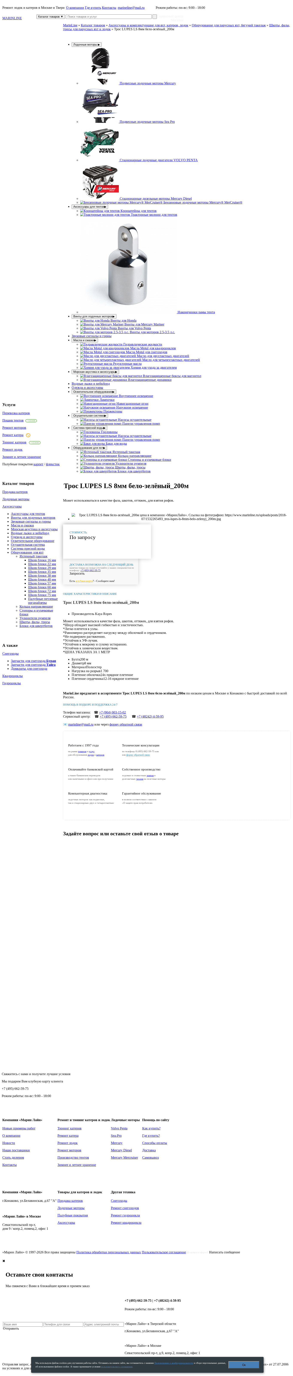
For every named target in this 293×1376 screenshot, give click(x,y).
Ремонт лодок (12, 449)
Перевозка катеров (16, 413)
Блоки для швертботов (36, 626)
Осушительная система (28, 544)
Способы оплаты (154, 1143)
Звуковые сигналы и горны (31, 521)
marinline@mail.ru (81, 724)
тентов (150, 775)
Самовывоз (150, 1157)
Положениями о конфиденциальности (173, 1363)
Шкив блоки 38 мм (42, 575)
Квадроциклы (12, 676)
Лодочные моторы (15, 499)
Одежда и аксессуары (26, 537)
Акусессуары (12, 506)
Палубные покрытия (72, 1215)
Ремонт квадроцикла (126, 1222)
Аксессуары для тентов (28, 514)
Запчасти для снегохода (33, 661)
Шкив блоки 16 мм (42, 560)
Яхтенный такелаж (33, 556)
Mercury (116, 1143)
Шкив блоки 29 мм (42, 568)
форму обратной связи (125, 724)
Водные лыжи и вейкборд (30, 533)
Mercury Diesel (121, 1150)
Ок (244, 1365)
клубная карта (84, 581)
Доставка (149, 1150)
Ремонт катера (12, 435)
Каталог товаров (50, 16)
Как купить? (151, 1128)
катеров (100, 754)
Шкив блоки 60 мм (42, 587)
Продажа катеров (15, 492)
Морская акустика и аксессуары (34, 529)
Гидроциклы (11, 683)
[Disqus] (177, 894)
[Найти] (155, 16)
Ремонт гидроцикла (125, 1215)
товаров (82, 751)
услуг (92, 751)
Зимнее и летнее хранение (21, 457)
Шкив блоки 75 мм (42, 595)
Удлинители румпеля (35, 618)
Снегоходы (10, 653)
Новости (8, 1143)
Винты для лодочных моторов (33, 517)
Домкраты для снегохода (29, 668)
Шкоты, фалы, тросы (35, 622)
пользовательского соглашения (116, 1366)
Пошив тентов (13, 420)
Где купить (93, 7)
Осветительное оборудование (32, 541)
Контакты (109, 7)
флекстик (53, 464)
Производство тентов (73, 1157)
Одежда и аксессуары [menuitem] (87, 387)
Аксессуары (66, 1222)
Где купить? (151, 1135)
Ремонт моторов (14, 427)
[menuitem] (128, 83)
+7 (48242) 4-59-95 (150, 716)
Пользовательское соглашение (164, 1252)
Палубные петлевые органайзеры (43, 600)
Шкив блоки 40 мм (42, 579)
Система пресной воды (28, 548)
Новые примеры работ (18, 1128)
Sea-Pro (116, 1135)
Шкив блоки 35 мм (42, 572)
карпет (38, 464)
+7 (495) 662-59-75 (90, 570)
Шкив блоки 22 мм (42, 564)
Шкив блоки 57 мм (42, 583)
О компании (75, 7)
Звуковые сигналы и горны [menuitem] (92, 336)
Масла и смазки (22, 525)
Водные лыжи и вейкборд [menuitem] (91, 383)
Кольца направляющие (36, 606)
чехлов (139, 779)
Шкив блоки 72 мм (42, 591)
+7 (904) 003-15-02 (112, 712)
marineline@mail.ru (131, 7)
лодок (91, 754)
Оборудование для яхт (27, 552)
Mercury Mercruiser (124, 1157)
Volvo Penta (119, 1128)
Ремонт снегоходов (125, 1208)
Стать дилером (13, 1157)
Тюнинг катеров (14, 442)
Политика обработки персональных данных (108, 1252)
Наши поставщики (16, 1150)
